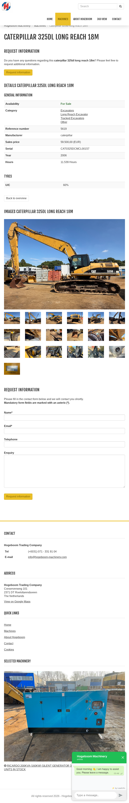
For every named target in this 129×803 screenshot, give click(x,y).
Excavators (67, 110)
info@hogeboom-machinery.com (47, 557)
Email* (8, 426)
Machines (40, 25)
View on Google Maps (17, 601)
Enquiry (9, 452)
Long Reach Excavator (74, 114)
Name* (8, 412)
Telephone (10, 439)
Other (64, 122)
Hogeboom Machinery (17, 25)
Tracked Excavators (72, 118)
